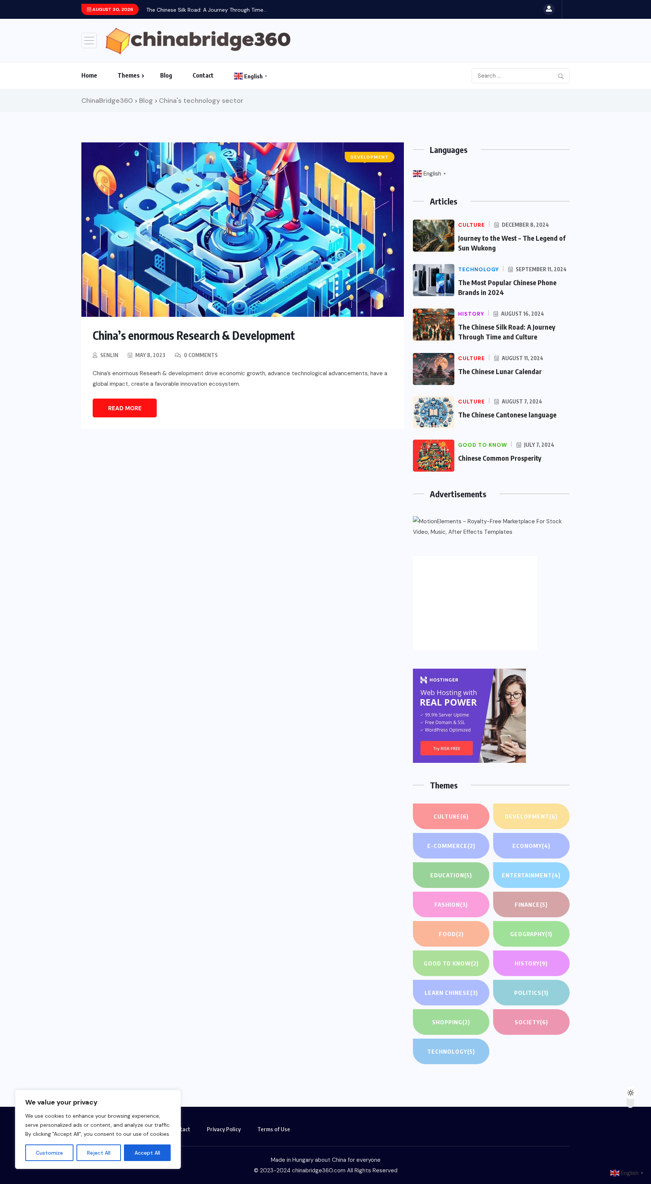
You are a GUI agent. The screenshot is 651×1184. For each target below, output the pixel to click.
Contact (203, 75)
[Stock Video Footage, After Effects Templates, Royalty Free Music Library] (491, 526)
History (531, 963)
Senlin (109, 355)
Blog (166, 75)
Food (451, 933)
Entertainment (531, 875)
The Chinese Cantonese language (507, 414)
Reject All (98, 1152)
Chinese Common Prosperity (499, 458)
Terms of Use (273, 1129)
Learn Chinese (451, 992)
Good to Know (451, 963)
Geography (531, 933)
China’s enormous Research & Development (194, 335)
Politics (531, 992)
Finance (531, 904)
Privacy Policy (224, 1129)
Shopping (451, 1022)
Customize (49, 1152)
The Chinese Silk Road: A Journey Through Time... (206, 9)
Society (531, 1022)
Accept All (147, 1152)
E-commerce (451, 845)
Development (531, 816)
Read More (125, 408)
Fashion (451, 904)
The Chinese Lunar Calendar (500, 371)
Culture (451, 816)
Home (89, 75)
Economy (531, 845)
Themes (129, 75)
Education (451, 875)
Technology (451, 1051)
